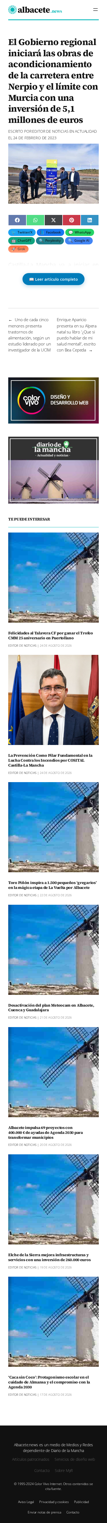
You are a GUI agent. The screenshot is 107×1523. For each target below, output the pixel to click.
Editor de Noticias (50, 131)
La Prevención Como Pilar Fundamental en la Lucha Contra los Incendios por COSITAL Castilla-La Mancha (50, 760)
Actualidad (86, 131)
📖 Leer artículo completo (53, 279)
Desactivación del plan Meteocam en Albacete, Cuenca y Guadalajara (51, 1008)
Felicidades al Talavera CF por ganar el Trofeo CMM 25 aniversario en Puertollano (50, 636)
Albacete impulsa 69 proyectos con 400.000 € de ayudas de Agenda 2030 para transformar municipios (45, 1132)
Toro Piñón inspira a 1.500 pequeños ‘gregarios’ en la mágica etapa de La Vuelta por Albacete (52, 885)
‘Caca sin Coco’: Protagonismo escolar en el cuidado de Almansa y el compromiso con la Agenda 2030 (49, 1382)
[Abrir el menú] (95, 9)
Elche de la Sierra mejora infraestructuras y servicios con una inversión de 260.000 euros (49, 1257)
